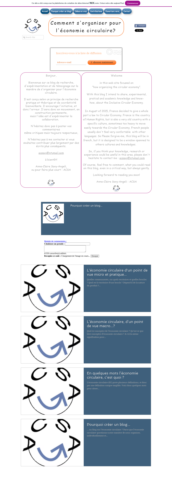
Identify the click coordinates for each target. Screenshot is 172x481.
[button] (81, 11)
